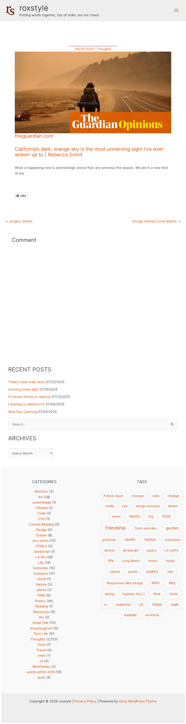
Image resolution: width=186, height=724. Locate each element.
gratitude (109, 540)
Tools (41, 644)
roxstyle (33, 8)
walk (174, 604)
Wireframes (41, 667)
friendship (115, 527)
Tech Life (40, 634)
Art (40, 497)
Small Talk (40, 623)
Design (41, 530)
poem (133, 571)
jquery (151, 550)
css (124, 506)
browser (138, 496)
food (166, 516)
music (170, 561)
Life (41, 563)
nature (115, 572)
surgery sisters (18, 221)
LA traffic (171, 550)
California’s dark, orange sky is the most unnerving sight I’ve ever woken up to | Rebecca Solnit (89, 151)
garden (172, 528)
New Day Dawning (22, 412)
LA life (40, 557)
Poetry (40, 601)
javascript (131, 550)
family (134, 516)
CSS (41, 519)
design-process (148, 506)
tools (174, 594)
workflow (152, 615)
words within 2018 (41, 672)
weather (130, 615)
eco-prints (41, 541)
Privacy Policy (85, 701)
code (109, 506)
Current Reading (41, 524)
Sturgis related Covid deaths (156, 221)
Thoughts (104, 49)
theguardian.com (34, 136)
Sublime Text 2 (134, 594)
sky (41, 617)
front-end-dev (146, 528)
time (157, 594)
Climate (42, 508)
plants (41, 590)
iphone (109, 550)
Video (157, 604)
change (173, 496)
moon (152, 561)
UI (41, 661)
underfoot (123, 604)
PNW (41, 595)
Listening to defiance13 (26, 404)
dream (173, 506)
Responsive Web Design (125, 583)
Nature (41, 584)
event (116, 516)
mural (41, 579)
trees (42, 655)
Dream (41, 535)
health (129, 539)
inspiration (173, 540)
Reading (41, 606)
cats (155, 496)
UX (141, 604)
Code (41, 513)
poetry (152, 571)
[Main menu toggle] (176, 11)
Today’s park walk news (26, 382)
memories (40, 568)
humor (150, 539)
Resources (41, 612)
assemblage (41, 502)
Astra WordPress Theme (138, 701)
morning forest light (23, 389)
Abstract (41, 491)
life (111, 560)
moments (40, 573)
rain (170, 571)
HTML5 (41, 546)
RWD (156, 583)
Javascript (42, 551)
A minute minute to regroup (29, 397)
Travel (41, 650)
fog (150, 516)
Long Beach (131, 561)
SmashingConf (41, 628)
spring (109, 594)
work (41, 677)
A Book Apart (113, 496)
